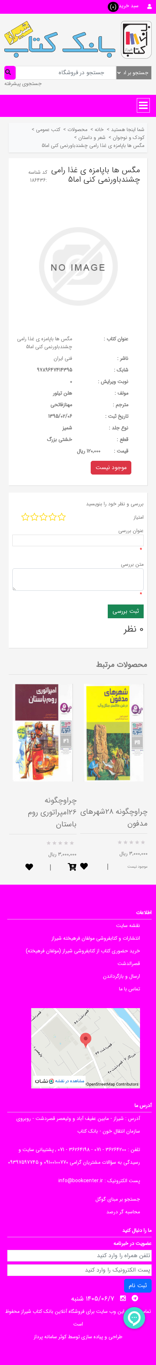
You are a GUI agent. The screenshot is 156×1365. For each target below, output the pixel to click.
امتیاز (139, 517)
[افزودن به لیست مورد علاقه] (29, 868)
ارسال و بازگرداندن (121, 976)
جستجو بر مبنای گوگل (117, 1199)
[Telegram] (135, 1298)
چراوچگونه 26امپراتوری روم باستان (52, 812)
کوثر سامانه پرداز (50, 1337)
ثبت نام (138, 1285)
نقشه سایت (128, 926)
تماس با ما (129, 989)
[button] (72, 868)
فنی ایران (63, 358)
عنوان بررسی (131, 531)
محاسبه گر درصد (123, 1212)
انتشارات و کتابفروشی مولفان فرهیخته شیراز (96, 938)
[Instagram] (123, 1298)
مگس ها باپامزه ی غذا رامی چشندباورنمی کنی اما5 (44, 343)
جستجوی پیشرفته (23, 84)
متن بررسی (132, 564)
